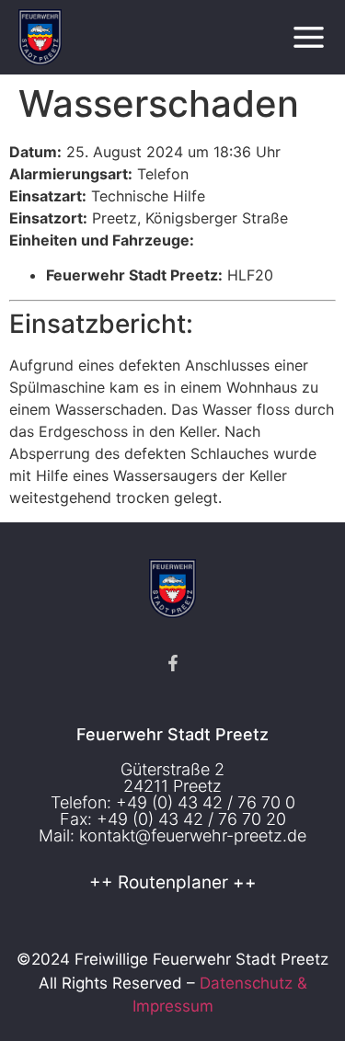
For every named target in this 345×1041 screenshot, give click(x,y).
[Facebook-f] (173, 663)
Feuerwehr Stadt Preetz (172, 734)
